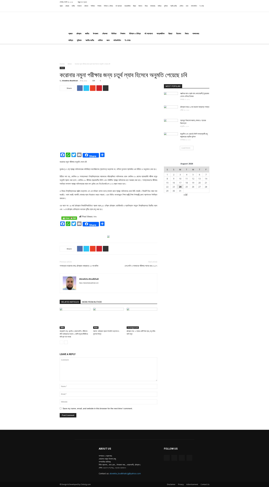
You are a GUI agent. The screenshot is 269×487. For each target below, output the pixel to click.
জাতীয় (73, 6)
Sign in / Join (82, 2)
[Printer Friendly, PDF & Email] (69, 218)
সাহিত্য (159, 6)
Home (62, 64)
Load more (185, 148)
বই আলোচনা (119, 6)
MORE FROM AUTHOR (92, 302)
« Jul (185, 194)
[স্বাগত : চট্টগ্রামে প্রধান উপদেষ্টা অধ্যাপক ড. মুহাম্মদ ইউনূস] (108, 318)
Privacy (181, 484)
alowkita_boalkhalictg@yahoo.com (125, 473)
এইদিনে (181, 6)
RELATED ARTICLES (70, 302)
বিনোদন (140, 6)
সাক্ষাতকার (152, 6)
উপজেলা (79, 6)
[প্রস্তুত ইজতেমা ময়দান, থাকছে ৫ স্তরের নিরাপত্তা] (171, 124)
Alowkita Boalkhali (70, 81)
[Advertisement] (134, 53)
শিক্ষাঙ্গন (99, 6)
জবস (187, 6)
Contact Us (205, 484)
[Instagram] (198, 10)
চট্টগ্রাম (67, 6)
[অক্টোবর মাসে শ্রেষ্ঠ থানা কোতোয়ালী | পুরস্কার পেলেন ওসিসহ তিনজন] (171, 97)
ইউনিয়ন (93, 6)
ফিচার (146, 6)
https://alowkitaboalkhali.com (88, 283)
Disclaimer (171, 484)
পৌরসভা (86, 6)
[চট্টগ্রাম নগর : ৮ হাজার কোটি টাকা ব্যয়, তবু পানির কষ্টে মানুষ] (142, 318)
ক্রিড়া (134, 6)
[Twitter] (202, 10)
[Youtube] (207, 10)
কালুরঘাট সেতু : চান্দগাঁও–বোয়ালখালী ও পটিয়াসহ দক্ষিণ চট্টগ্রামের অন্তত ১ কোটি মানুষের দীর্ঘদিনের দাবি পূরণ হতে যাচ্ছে (74, 334)
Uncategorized (132, 328)
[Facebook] (193, 10)
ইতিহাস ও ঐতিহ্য (108, 6)
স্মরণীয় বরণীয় (173, 6)
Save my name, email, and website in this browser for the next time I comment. (98, 408)
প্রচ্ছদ (61, 6)
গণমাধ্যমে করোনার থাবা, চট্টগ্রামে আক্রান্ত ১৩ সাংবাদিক (79, 266)
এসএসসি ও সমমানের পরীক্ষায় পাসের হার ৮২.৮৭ (141, 266)
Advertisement (192, 484)
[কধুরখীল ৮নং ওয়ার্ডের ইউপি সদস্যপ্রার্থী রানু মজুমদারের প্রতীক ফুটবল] (171, 137)
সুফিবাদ (166, 6)
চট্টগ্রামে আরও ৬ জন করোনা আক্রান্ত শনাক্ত (194, 107)
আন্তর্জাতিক (127, 6)
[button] (189, 10)
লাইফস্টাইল (194, 6)
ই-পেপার (202, 6)
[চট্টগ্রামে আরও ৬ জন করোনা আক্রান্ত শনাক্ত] (171, 110)
